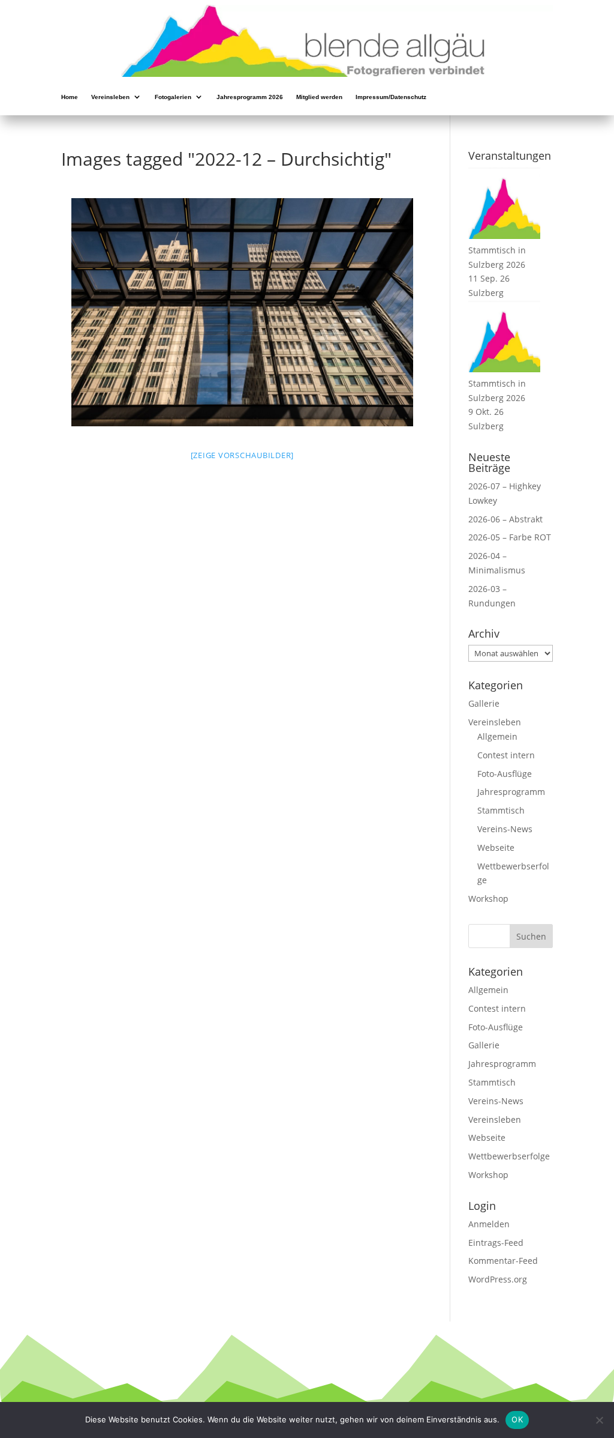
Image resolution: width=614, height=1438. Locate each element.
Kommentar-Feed (503, 1260)
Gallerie (483, 703)
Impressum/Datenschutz (391, 97)
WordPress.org (497, 1279)
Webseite (495, 847)
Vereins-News (504, 829)
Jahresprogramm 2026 (249, 97)
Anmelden (489, 1224)
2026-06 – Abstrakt (505, 519)
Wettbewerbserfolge (509, 1156)
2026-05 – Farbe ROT (509, 537)
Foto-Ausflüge (504, 773)
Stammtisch (501, 810)
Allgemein (497, 736)
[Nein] (599, 1420)
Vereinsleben (110, 97)
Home (69, 97)
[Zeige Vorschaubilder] (242, 455)
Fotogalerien (173, 97)
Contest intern (506, 755)
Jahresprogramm (511, 791)
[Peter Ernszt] (242, 312)
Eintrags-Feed (495, 1242)
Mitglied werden (319, 97)
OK (517, 1419)
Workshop (488, 898)
